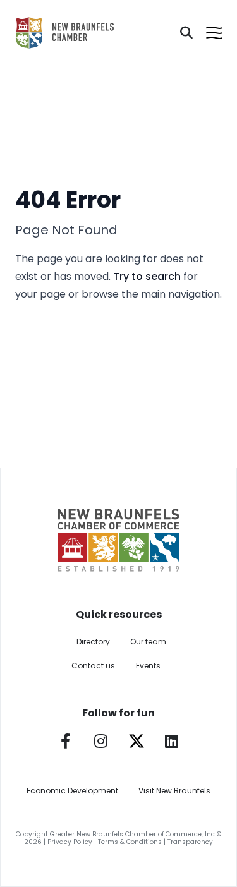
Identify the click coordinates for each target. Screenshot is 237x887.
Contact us (93, 665)
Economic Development (72, 790)
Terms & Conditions (130, 842)
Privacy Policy (69, 842)
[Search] (186, 32)
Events (148, 665)
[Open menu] (214, 32)
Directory (93, 641)
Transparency (190, 842)
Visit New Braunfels (174, 790)
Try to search (147, 276)
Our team (148, 641)
